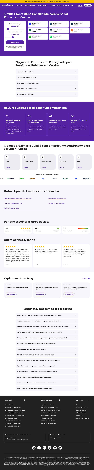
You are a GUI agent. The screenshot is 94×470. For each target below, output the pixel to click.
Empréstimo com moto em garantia (50, 410)
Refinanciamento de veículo (48, 413)
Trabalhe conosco (80, 413)
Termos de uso (80, 415)
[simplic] (17, 178)
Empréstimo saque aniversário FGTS (15, 415)
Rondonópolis (62, 161)
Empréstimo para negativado (13, 407)
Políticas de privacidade (82, 418)
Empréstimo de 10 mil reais (48, 423)
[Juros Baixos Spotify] (49, 448)
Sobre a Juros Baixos (81, 407)
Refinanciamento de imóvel (48, 415)
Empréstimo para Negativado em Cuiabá (13, 203)
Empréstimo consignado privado (50, 407)
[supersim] (28, 178)
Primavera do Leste (46, 161)
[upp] (71, 178)
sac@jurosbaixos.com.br (11, 438)
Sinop (78, 161)
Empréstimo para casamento (13, 420)
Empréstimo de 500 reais (48, 420)
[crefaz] (49, 178)
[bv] (38, 178)
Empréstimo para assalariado (13, 423)
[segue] (82, 178)
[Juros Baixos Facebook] (39, 448)
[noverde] (6, 178)
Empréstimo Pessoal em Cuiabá (11, 208)
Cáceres (7, 161)
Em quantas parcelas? (14, 32)
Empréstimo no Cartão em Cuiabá (56, 203)
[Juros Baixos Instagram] (34, 448)
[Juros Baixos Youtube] (44, 448)
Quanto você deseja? (15, 24)
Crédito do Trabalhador (47, 418)
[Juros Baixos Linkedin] (60, 448)
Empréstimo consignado (47, 405)
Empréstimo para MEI (11, 418)
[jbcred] (60, 178)
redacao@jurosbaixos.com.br (57, 438)
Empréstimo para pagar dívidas (14, 413)
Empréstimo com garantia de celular (15, 410)
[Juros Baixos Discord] (55, 448)
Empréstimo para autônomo (13, 426)
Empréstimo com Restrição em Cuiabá (57, 198)
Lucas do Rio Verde (28, 161)
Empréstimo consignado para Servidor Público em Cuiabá (18, 198)
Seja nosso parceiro (81, 410)
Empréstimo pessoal (10, 405)
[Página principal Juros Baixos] (7, 5)
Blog (77, 405)
